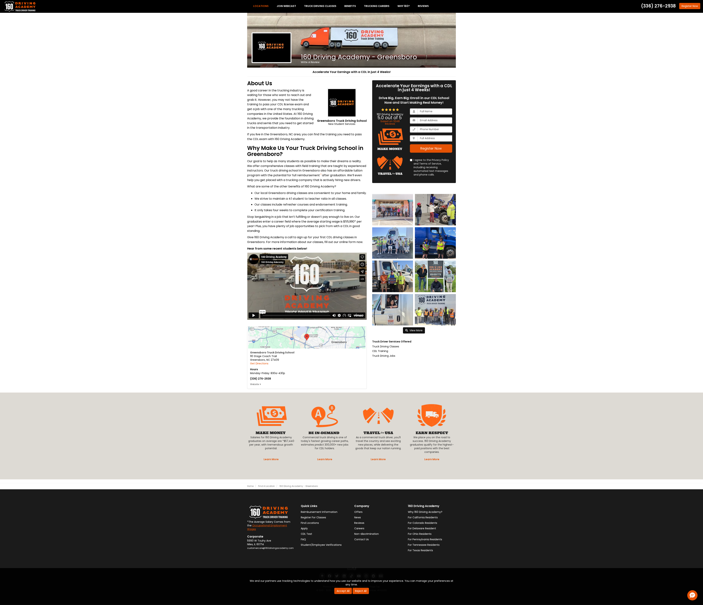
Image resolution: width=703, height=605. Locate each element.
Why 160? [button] (403, 6)
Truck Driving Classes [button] (320, 6)
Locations (261, 6)
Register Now (431, 148)
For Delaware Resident (422, 528)
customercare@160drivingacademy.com (270, 548)
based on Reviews (390, 122)
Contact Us (361, 539)
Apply (304, 528)
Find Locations (310, 523)
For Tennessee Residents (424, 545)
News (357, 517)
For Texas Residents (420, 550)
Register (690, 6)
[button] (692, 595)
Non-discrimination (366, 534)
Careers (359, 528)
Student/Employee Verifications (321, 545)
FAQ (303, 539)
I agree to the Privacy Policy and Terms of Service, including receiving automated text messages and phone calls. (431, 167)
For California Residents (423, 517)
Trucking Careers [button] (376, 6)
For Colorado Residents (422, 523)
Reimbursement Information (319, 512)
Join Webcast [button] (286, 6)
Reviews (359, 523)
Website (254, 384)
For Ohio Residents (420, 534)
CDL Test (306, 534)
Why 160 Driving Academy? (425, 512)
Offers (358, 512)
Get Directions (259, 363)
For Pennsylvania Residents (425, 539)
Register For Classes (313, 517)
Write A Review (310, 62)
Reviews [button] (423, 6)
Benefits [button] (350, 6)
